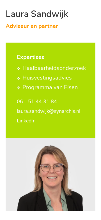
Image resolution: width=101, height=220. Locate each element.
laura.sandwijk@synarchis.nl (48, 111)
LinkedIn (26, 121)
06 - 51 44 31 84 (37, 101)
